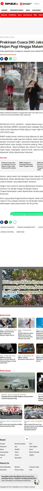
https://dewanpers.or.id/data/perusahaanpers (16, 480)
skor (28, 10)
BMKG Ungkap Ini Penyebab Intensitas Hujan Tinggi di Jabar (26, 164)
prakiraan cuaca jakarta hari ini (26, 227)
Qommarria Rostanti (9, 54)
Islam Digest (33, 446)
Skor (30, 444)
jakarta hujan (20, 232)
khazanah (36, 10)
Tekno (17, 452)
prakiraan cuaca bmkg (7, 232)
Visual (17, 455)
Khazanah (3, 446)
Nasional (4, 15)
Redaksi (17, 467)
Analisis (17, 449)
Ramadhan (18, 458)
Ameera (2, 444)
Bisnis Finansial (34, 452)
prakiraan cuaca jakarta (7, 227)
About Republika (5, 467)
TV (1, 458)
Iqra (16, 446)
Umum (12, 37)
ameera (4, 10)
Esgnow (2, 455)
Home (2, 37)
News (7, 37)
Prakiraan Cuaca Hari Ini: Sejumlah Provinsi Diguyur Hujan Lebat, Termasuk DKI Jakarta (8, 165)
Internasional (27, 15)
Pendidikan (12, 15)
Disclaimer (3, 470)
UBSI (35, 15)
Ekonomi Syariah (16, 10)
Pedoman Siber (34, 467)
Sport (20, 15)
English (31, 455)
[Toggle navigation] (2, 3)
